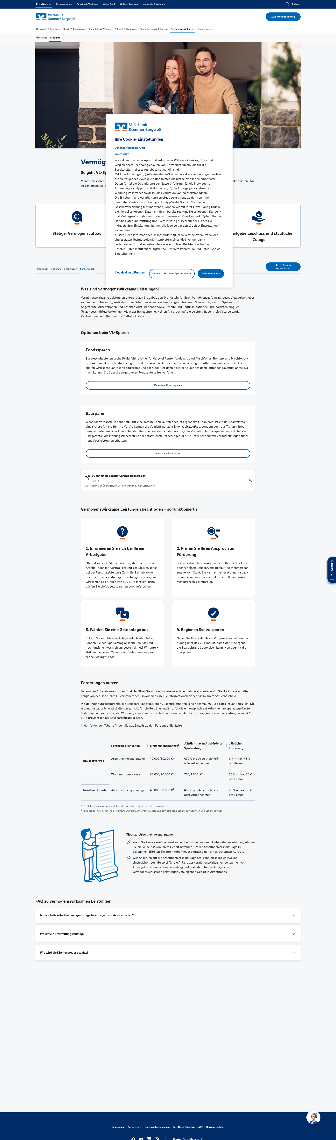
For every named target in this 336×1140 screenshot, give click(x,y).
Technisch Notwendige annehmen (171, 273)
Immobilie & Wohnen (154, 4)
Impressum (118, 1127)
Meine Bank (109, 4)
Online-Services (129, 4)
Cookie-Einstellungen (130, 272)
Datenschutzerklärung (130, 148)
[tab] (48, 29)
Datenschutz (135, 1127)
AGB (200, 1127)
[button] (168, 915)
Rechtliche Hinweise (184, 1127)
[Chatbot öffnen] (313, 1117)
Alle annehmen (211, 273)
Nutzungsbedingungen (157, 1127)
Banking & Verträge (87, 4)
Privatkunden (43, 4)
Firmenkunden (64, 4)
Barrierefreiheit (215, 1127)
